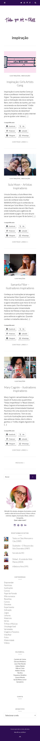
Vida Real (7, 635)
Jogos (6, 613)
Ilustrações (15, 75)
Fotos (6, 637)
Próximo (20, 463)
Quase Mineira (20, 677)
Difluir (24, 732)
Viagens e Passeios (11, 632)
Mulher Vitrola (20, 670)
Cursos (7, 591)
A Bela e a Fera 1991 (20, 566)
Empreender (9, 582)
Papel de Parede (10, 593)
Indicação (25, 75)
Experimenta (9, 607)
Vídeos (7, 643)
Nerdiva (20, 673)
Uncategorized (10, 626)
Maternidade (9, 640)
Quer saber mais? (20, 520)
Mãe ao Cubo (20, 668)
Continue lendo (19, 142)
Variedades (8, 629)
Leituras (7, 615)
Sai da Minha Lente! (20, 680)
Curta (20, 696)
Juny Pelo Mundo (20, 664)
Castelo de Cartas (20, 659)
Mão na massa (9, 596)
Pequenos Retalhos (20, 675)
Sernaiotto (20, 682)
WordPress (17, 732)
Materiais (8, 618)
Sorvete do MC (18, 553)
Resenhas (8, 599)
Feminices (8, 585)
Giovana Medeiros (20, 661)
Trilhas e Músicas (11, 624)
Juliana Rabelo (20, 666)
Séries (6, 621)
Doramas (7, 604)
